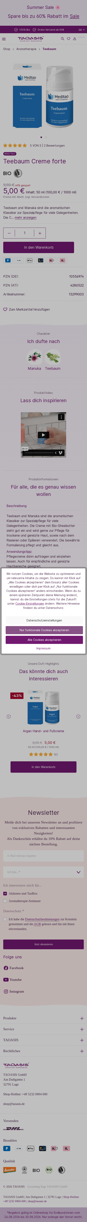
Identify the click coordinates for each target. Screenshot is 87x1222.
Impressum (43, 648)
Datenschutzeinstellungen (44, 620)
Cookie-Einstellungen (29, 603)
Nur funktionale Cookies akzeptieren (44, 630)
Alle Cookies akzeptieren (44, 639)
